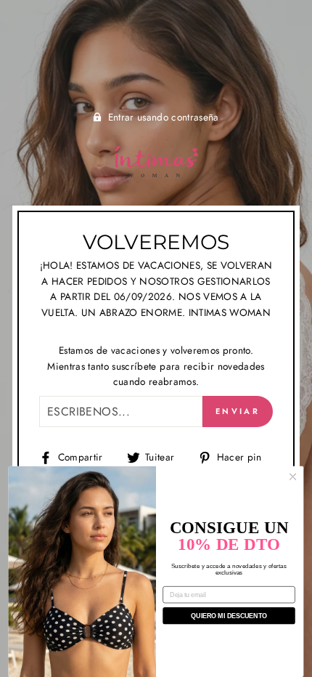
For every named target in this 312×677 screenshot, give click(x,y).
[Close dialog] (292, 476)
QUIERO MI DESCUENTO (229, 616)
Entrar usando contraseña (163, 117)
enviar (237, 411)
